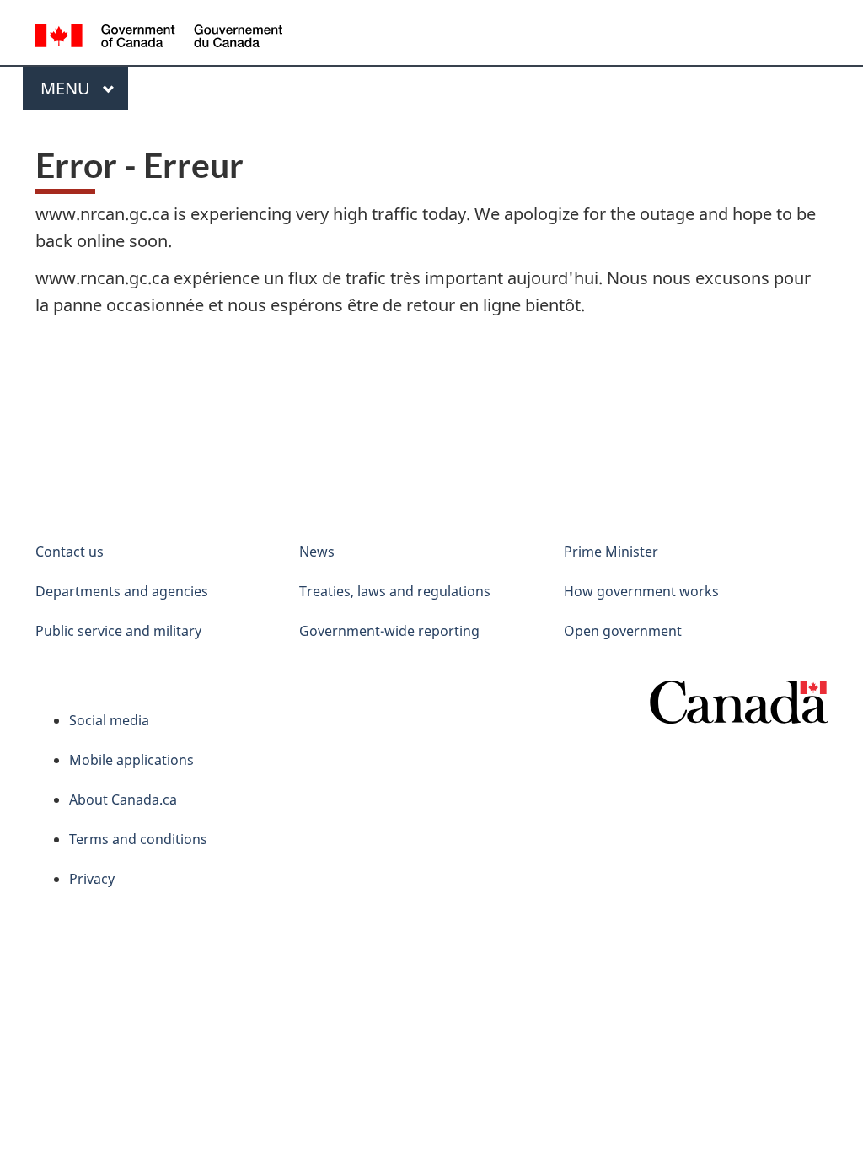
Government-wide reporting (389, 631)
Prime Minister (611, 551)
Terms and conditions (138, 839)
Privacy (92, 878)
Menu (67, 88)
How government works (641, 591)
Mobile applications (131, 760)
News (317, 551)
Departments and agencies (121, 591)
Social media (109, 720)
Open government (623, 631)
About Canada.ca (123, 799)
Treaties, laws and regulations (394, 591)
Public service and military (118, 631)
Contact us (69, 551)
